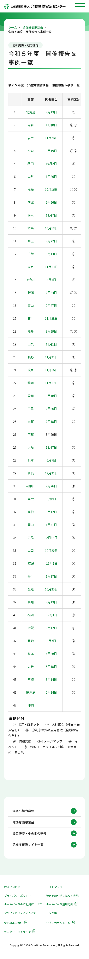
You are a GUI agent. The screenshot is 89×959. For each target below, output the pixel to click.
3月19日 (51, 150)
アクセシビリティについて (20, 913)
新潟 (31, 292)
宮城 (31, 150)
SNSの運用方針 (13, 923)
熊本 (31, 653)
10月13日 (51, 228)
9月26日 (51, 202)
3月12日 (51, 512)
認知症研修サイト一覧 (27, 844)
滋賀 (31, 421)
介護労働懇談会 (23, 822)
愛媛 (31, 589)
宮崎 (31, 679)
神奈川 (30, 279)
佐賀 (31, 628)
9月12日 (51, 628)
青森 (31, 125)
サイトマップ (54, 887)
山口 (31, 550)
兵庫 (31, 460)
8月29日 (51, 331)
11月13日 (51, 267)
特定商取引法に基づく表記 (62, 896)
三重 (31, 408)
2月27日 (51, 305)
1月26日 (51, 176)
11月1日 (51, 344)
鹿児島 (30, 692)
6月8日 (51, 499)
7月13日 (51, 602)
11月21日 (51, 357)
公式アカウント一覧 (58, 923)
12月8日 (51, 125)
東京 (31, 267)
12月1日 (51, 615)
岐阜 (31, 370)
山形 (31, 176)
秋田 (31, 163)
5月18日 (51, 666)
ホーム (12, 27)
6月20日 (51, 653)
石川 (31, 318)
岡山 (31, 524)
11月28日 (51, 138)
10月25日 (51, 589)
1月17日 (51, 576)
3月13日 (51, 112)
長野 (31, 357)
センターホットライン (17, 932)
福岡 (31, 615)
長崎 (31, 641)
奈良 (31, 473)
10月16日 (51, 189)
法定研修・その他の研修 (29, 833)
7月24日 (51, 292)
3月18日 (51, 395)
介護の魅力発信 (23, 811)
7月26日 (51, 408)
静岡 (31, 383)
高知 (31, 602)
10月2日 (51, 163)
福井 (31, 331)
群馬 (31, 228)
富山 (31, 305)
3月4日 (51, 279)
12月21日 (51, 473)
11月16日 (51, 370)
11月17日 (51, 383)
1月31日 (51, 524)
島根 (31, 512)
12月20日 (51, 550)
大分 (31, 666)
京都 (31, 434)
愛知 (31, 395)
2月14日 (51, 537)
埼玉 (31, 241)
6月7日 (51, 460)
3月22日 (51, 241)
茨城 (31, 202)
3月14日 (51, 679)
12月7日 (51, 215)
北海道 (30, 112)
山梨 (31, 344)
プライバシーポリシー (17, 896)
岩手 (31, 138)
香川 (31, 576)
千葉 (31, 254)
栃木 (31, 215)
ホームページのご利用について (23, 904)
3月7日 (51, 641)
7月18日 (51, 421)
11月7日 (51, 563)
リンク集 (51, 913)
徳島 (31, 563)
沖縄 (31, 705)
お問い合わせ (12, 887)
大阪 (31, 447)
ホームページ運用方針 (59, 904)
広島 (31, 537)
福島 (31, 189)
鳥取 (31, 499)
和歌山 (30, 486)
